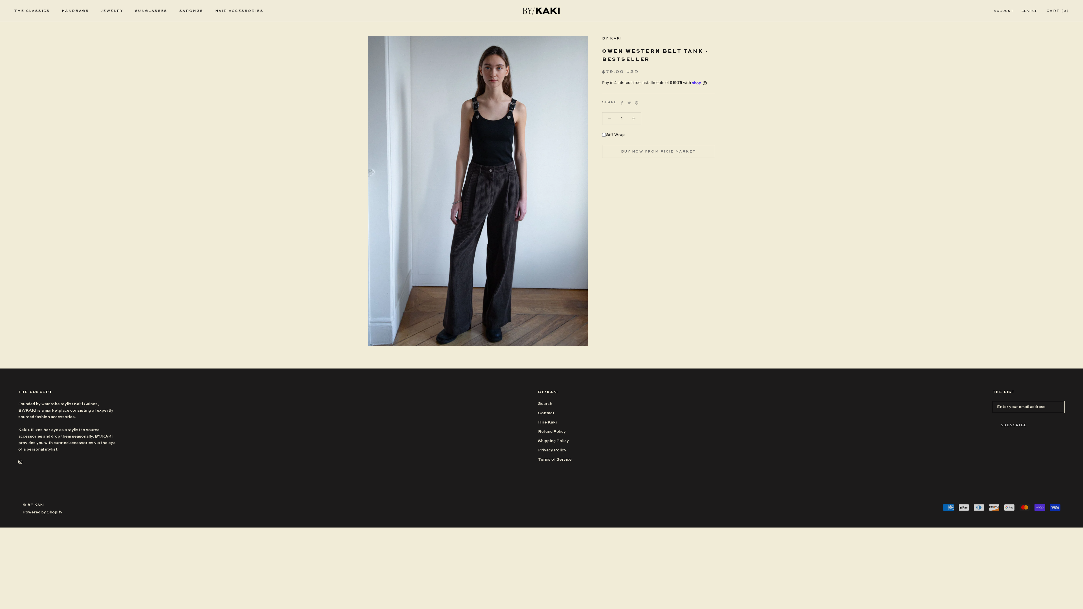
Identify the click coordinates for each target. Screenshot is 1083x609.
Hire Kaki (547, 422)
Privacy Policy (552, 450)
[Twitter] (629, 103)
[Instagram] (20, 461)
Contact (546, 413)
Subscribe (1014, 425)
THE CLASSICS (32, 11)
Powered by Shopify (42, 512)
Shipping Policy (553, 441)
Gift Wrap (615, 135)
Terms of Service (555, 460)
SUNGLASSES (151, 11)
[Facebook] (622, 103)
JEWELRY (112, 11)
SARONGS (191, 11)
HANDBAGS (75, 11)
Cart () (1058, 11)
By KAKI (612, 38)
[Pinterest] (636, 103)
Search (1030, 11)
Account (1004, 11)
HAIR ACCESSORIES (239, 11)
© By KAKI (34, 505)
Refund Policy (552, 432)
